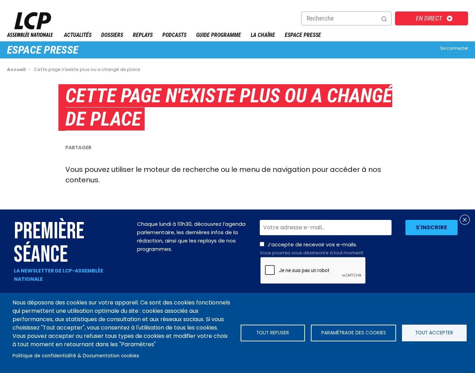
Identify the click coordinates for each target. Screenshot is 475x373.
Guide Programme (218, 35)
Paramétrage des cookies (353, 333)
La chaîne (263, 35)
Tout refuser (272, 333)
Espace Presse (303, 35)
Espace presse (42, 49)
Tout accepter (434, 333)
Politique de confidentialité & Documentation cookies (76, 355)
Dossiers (112, 35)
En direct (429, 18)
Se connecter (454, 48)
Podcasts (174, 35)
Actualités (77, 35)
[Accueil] (30, 35)
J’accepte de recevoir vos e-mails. (311, 248)
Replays (143, 35)
